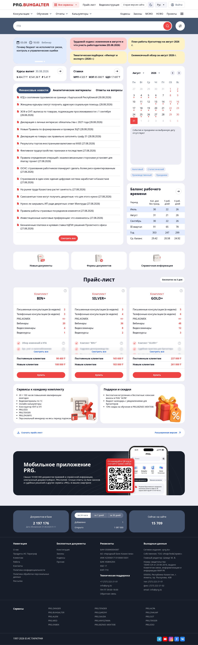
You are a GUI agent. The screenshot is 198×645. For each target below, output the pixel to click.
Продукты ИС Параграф (25, 553)
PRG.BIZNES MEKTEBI (105, 624)
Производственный (142, 175)
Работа (16, 561)
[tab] (39, 61)
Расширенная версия (166, 432)
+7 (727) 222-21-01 (109, 581)
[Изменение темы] (151, 5)
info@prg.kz (106, 585)
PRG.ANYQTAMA (102, 620)
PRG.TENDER (101, 608)
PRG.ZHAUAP (152, 612)
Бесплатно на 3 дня (172, 279)
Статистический (156, 169)
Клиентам (18, 557)
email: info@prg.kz (153, 589)
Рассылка (17, 581)
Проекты (172, 13)
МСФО (149, 13)
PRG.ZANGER (54, 608)
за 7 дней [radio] (99, 515)
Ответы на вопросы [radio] (109, 90)
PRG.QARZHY (101, 612)
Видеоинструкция (109, 4)
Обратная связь (108, 593)
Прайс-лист (89, 4)
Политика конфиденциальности (29, 570)
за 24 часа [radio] (83, 515)
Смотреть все (68, 238)
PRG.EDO (150, 624)
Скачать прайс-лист (31, 432)
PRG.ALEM (53, 616)
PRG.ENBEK (53, 624)
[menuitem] (33, 549)
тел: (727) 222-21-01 (153, 581)
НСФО (159, 13)
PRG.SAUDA (100, 616)
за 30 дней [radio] (115, 515)
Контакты (18, 565)
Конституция (63, 549)
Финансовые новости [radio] (33, 90)
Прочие (60, 561)
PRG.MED (52, 620)
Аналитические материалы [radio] (72, 90)
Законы (137, 13)
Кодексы (125, 13)
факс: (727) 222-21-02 (154, 585)
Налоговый (137, 169)
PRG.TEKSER (151, 620)
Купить (41, 375)
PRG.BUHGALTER (56, 612)
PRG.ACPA (150, 608)
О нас (16, 549)
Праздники (161, 175)
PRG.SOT (150, 616)
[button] (139, 72)
